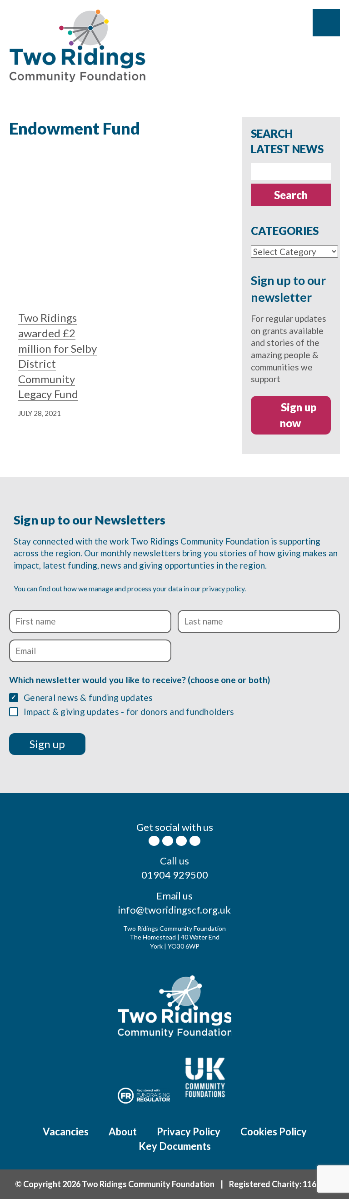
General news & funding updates (88, 697)
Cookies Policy (273, 1131)
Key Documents (175, 1146)
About (123, 1131)
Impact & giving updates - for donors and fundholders (129, 711)
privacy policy (223, 588)
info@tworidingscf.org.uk (174, 910)
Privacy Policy (188, 1131)
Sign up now (298, 415)
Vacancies (66, 1131)
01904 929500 (174, 875)
